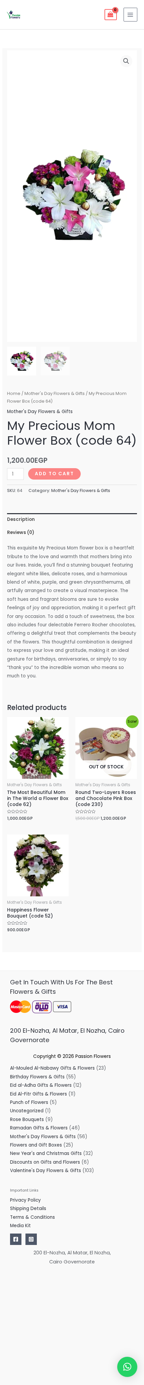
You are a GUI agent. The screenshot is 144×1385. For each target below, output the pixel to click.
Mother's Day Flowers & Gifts (54, 393)
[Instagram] (31, 1239)
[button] (126, 61)
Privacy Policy (25, 1200)
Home (13, 393)
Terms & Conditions (32, 1217)
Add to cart (54, 474)
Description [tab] (21, 519)
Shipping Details (28, 1208)
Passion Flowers (93, 1056)
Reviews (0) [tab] (20, 532)
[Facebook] (15, 1239)
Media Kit (20, 1225)
